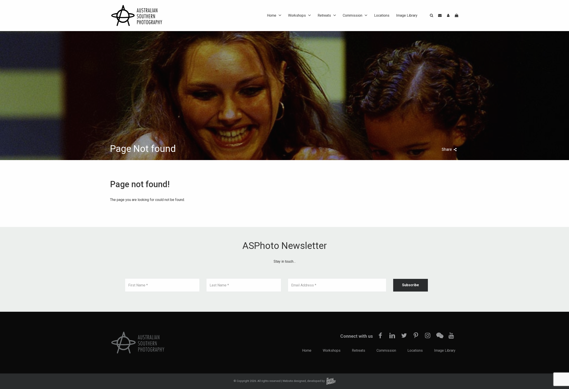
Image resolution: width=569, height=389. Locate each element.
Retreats (324, 15)
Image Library (406, 15)
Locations (381, 15)
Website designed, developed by (303, 381)
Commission (352, 15)
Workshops (297, 15)
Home (271, 15)
